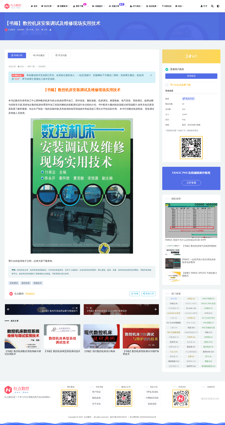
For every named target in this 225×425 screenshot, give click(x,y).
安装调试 (14, 283)
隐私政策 (96, 398)
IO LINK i (191, 308)
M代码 (191, 318)
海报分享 (149, 294)
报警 (208, 342)
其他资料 (20, 30)
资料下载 (31, 66)
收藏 (135, 294)
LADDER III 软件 (173, 313)
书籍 (208, 332)
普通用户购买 (177, 69)
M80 (174, 318)
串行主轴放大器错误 (208, 328)
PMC (191, 323)
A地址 (191, 299)
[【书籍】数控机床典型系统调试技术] (62, 348)
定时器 (191, 342)
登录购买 (191, 76)
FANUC (191, 303)
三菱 (173, 328)
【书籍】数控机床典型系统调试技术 (62, 351)
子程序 (191, 337)
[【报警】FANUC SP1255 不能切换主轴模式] (173, 277)
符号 (208, 356)
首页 (22, 66)
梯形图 (174, 356)
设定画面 (174, 366)
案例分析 (208, 352)
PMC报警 (208, 323)
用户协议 (96, 392)
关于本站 (96, 404)
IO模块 (208, 308)
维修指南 (173, 361)
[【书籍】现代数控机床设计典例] (101, 347)
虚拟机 (191, 361)
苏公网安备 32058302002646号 (143, 417)
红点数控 (11, 30)
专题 (191, 328)
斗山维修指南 (191, 352)
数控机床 (26, 283)
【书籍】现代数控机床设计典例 (99, 351)
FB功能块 (174, 308)
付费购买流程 (152, 398)
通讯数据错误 (208, 366)
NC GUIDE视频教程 (174, 323)
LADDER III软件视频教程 (191, 313)
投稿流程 (152, 404)
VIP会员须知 (152, 392)
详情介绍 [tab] (18, 55)
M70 (208, 313)
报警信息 (174, 347)
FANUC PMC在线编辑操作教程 (208, 304)
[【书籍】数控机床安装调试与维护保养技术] (141, 347)
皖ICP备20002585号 (118, 417)
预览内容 (189, 99)
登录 (205, 6)
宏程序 (174, 342)
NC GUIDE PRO (208, 318)
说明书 (191, 366)
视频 (208, 361)
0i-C (174, 299)
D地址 (173, 303)
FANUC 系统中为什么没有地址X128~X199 (185, 240)
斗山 (173, 352)
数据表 (191, 347)
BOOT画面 (208, 299)
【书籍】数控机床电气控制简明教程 (199, 246)
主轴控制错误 (191, 332)
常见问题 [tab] (62, 55)
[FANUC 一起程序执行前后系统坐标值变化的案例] (173, 264)
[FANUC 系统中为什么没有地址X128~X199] (191, 222)
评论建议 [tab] (40, 55)
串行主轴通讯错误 (173, 333)
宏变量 (208, 337)
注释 (191, 356)
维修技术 (38, 283)
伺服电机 (174, 337)
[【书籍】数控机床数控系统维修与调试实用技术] (23, 347)
